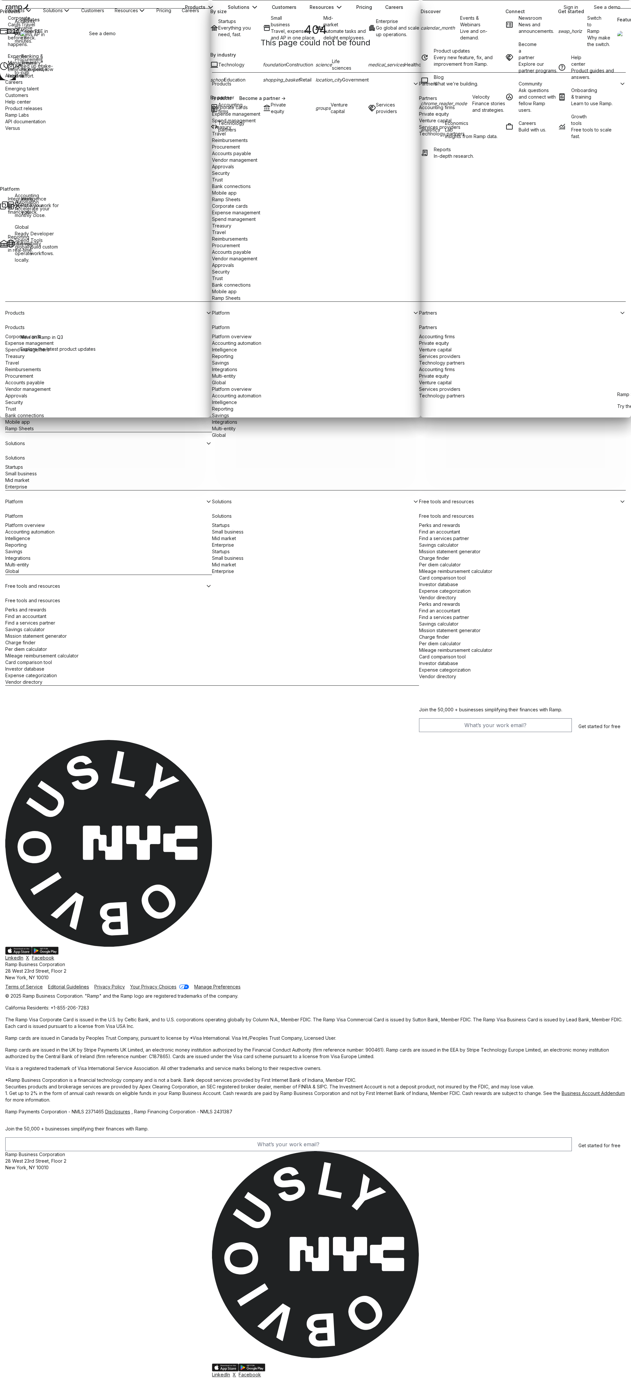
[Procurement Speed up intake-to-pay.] (10, 66)
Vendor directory (23, 682)
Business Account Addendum (593, 1093)
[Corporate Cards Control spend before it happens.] (3, 31)
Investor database (24, 669)
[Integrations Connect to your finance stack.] (3, 205)
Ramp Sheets (19, 428)
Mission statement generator (36, 636)
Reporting (16, 545)
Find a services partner (30, 623)
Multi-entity (224, 428)
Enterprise (16, 486)
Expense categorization (31, 675)
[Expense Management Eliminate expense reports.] (3, 66)
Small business (21, 473)
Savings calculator (25, 629)
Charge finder (20, 642)
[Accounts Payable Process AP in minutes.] (10, 31)
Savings (13, 551)
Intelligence (17, 538)
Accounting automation (30, 532)
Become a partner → (262, 98)
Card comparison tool (28, 662)
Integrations (224, 422)
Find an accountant (25, 616)
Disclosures (117, 1111)
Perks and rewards (25, 609)
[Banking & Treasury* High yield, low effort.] (16, 66)
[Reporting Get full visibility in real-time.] (3, 243)
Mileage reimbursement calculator (42, 655)
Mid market (17, 480)
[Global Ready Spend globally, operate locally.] (10, 243)
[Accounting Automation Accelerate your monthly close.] (10, 205)
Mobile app (17, 422)
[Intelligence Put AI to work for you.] (16, 205)
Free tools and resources (32, 600)
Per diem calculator (26, 649)
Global (219, 435)
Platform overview (25, 525)
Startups (14, 467)
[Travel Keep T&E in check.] (16, 31)
